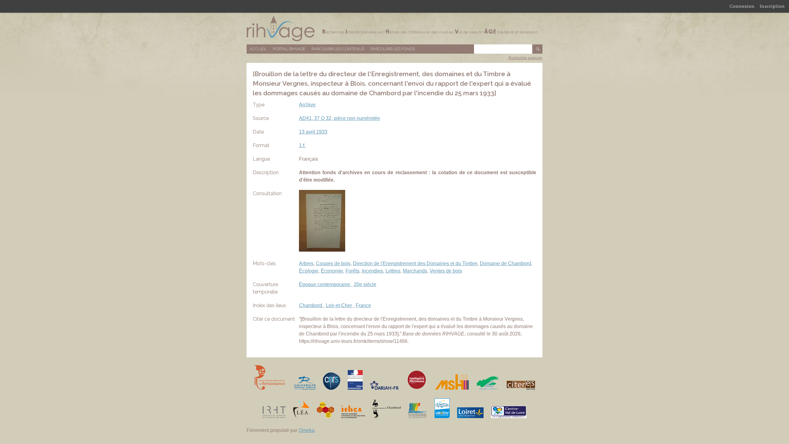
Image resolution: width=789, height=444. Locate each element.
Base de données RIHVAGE (394, 28)
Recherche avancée (525, 58)
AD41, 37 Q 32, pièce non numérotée (339, 118)
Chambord (311, 305)
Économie (332, 270)
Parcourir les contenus (338, 49)
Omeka (306, 430)
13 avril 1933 (313, 131)
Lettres (393, 270)
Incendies (372, 270)
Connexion (742, 6)
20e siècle (365, 284)
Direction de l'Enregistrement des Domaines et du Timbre (415, 263)
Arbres (306, 263)
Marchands (415, 270)
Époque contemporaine (325, 284)
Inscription (772, 6)
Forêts (352, 270)
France (363, 305)
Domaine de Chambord (505, 263)
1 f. (302, 145)
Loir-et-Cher (339, 305)
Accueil (258, 49)
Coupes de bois (333, 263)
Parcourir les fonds (392, 49)
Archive (307, 104)
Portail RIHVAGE (289, 49)
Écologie (308, 270)
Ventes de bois (446, 270)
